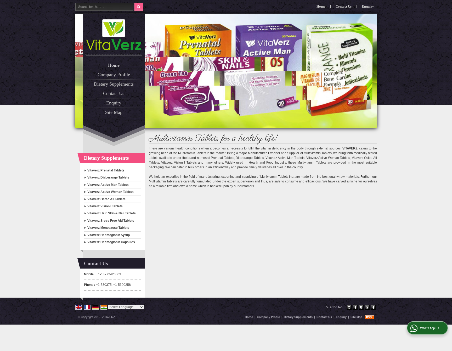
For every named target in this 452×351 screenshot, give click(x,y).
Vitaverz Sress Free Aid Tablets (110, 220)
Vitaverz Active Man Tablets (108, 185)
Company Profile (114, 74)
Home (321, 6)
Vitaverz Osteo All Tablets (106, 199)
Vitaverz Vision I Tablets (105, 206)
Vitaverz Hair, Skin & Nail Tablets (111, 213)
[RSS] (369, 317)
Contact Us (344, 6)
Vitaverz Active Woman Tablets (110, 192)
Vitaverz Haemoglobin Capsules (111, 242)
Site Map (113, 112)
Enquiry (368, 6)
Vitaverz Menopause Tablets (108, 228)
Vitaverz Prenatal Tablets (106, 170)
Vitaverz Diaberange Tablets (108, 177)
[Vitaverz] (114, 34)
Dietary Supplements (114, 84)
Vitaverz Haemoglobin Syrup (108, 235)
